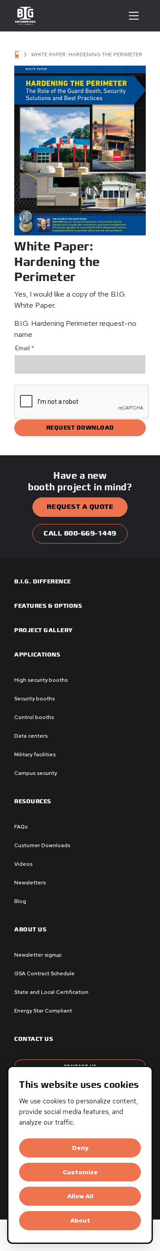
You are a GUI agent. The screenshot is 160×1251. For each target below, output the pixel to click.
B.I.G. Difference (42, 581)
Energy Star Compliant (43, 1010)
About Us (30, 929)
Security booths (34, 698)
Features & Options (48, 606)
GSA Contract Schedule (44, 973)
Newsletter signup (38, 954)
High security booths (41, 680)
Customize (80, 1172)
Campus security (35, 773)
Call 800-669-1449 (80, 534)
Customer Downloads (42, 845)
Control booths (34, 717)
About (80, 1220)
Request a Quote (80, 507)
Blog (20, 901)
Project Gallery (43, 630)
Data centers (31, 735)
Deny (80, 1148)
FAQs (21, 826)
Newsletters (30, 882)
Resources (32, 801)
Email (24, 348)
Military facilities (35, 754)
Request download (80, 427)
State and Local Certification (51, 992)
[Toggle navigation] (134, 15)
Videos (23, 864)
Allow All (80, 1196)
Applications (37, 654)
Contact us (33, 1039)
